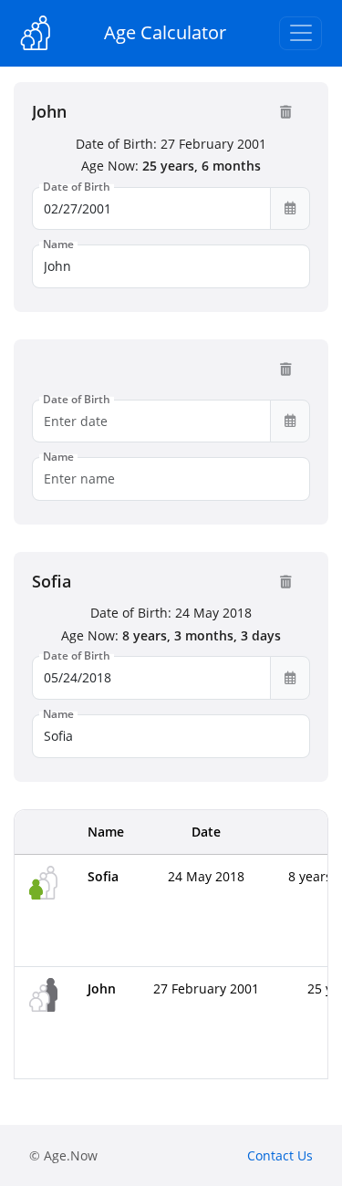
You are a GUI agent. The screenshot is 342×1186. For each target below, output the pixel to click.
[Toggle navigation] (300, 33)
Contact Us (280, 1155)
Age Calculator (165, 32)
